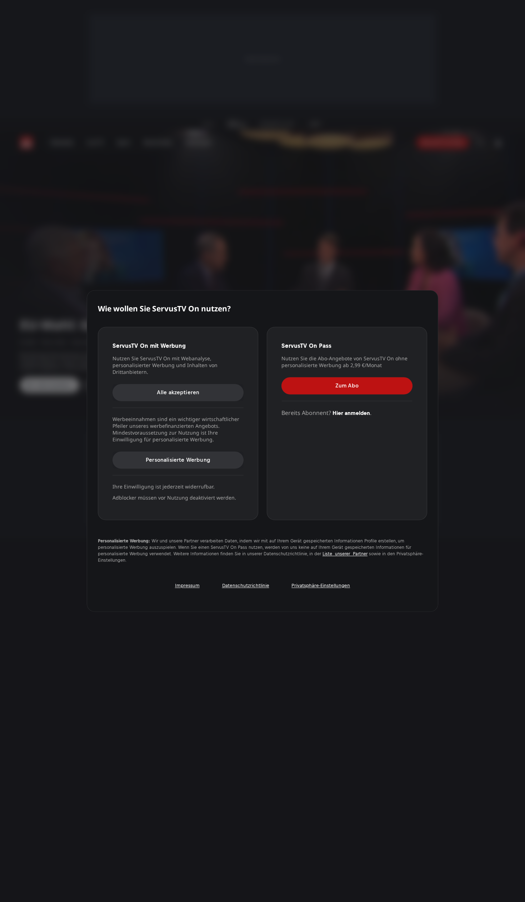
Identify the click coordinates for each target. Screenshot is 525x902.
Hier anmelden (351, 413)
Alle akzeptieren (178, 392)
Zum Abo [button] (347, 385)
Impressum (187, 585)
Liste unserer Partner (345, 554)
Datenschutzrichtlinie (245, 585)
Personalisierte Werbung (178, 460)
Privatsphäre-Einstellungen (320, 585)
